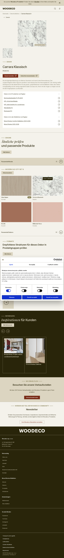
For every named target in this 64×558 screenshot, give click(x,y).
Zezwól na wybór (32, 297)
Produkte (4, 488)
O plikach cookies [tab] (53, 264)
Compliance (6, 538)
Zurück (8, 17)
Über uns (4, 457)
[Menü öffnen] (59, 8)
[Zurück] (3, 331)
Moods (4, 482)
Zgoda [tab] (11, 264)
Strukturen (5, 491)
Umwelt (4, 463)
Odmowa (11, 297)
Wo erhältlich (6, 503)
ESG (3, 466)
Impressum (6, 550)
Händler (37, 2)
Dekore (4, 485)
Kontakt (4, 472)
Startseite (5, 13)
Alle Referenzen (7, 325)
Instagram (5, 522)
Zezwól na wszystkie (52, 297)
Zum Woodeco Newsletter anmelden (32, 422)
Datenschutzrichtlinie (8, 547)
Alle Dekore (6, 152)
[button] (32, 161)
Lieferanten (6, 541)
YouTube (4, 518)
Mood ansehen (7, 173)
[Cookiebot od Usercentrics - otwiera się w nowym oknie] (55, 260)
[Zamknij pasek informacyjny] (59, 2)
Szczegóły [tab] (32, 264)
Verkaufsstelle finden (32, 397)
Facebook (5, 515)
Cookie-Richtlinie (7, 544)
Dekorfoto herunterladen (28, 76)
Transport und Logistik (9, 535)
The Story (11, 554)
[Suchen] (55, 9)
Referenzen (5, 500)
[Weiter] (8, 331)
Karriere (4, 460)
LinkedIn (4, 525)
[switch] (24, 290)
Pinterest (4, 528)
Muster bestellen (9, 76)
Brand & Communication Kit (9, 469)
